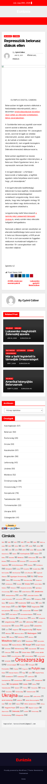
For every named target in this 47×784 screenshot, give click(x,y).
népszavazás (32, 648)
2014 (24, 550)
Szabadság (20, 676)
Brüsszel (23, 561)
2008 (30, 546)
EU (32, 576)
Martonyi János (19, 633)
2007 (23, 546)
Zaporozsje (5, 711)
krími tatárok (13, 614)
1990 (34, 542)
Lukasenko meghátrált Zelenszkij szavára (20, 333)
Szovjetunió (9, 493)
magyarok (15, 629)
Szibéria (28, 680)
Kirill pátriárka (6, 610)
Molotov (31, 637)
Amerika (39, 550)
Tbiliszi (25, 688)
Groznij (19, 584)
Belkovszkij (31, 557)
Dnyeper (30, 565)
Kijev (23, 606)
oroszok (7, 661)
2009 (38, 546)
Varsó (18, 704)
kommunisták (27, 610)
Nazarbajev (29, 641)
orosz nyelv (41, 656)
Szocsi (4, 684)
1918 (22, 542)
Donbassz (39, 565)
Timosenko (34, 688)
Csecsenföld (33, 561)
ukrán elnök (36, 696)
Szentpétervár (6, 680)
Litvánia (16, 36)
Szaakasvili (9, 676)
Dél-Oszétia (5, 573)
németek (7, 648)
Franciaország (28, 580)
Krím (3, 614)
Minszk (11, 637)
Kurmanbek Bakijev (27, 614)
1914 (3, 542)
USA (10, 704)
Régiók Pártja (39, 673)
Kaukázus (12, 603)
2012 (9, 550)
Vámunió (22, 708)
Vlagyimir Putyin (10, 708)
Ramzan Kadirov (14, 673)
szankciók (31, 676)
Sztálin (25, 684)
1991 (9, 546)
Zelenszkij (15, 711)
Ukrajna (18, 328)
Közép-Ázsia (23, 618)
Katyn (3, 603)
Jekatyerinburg (10, 595)
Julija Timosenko (7, 599)
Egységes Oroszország (18, 576)
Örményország (10, 481)
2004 (16, 546)
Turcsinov (9, 692)
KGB (16, 607)
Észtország (10, 350)
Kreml (36, 610)
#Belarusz (31, 55)
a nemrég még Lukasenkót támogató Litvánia (21, 216)
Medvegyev (32, 633)
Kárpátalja (12, 618)
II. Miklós (15, 591)
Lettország (21, 350)
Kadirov (28, 599)
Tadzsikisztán (10, 499)
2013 (16, 550)
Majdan (39, 629)
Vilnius (42, 704)
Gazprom (39, 580)
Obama (42, 648)
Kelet (40, 603)
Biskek (4, 561)
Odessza (7, 652)
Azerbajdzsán (10, 426)
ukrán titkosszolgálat (32, 700)
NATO (19, 641)
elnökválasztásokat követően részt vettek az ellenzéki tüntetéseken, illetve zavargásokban (22, 115)
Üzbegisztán (9, 517)
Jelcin (21, 595)
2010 (3, 550)
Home (23, 779)
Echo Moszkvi (29, 573)
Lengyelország (10, 622)
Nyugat (28, 645)
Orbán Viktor (26, 652)
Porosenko (5, 669)
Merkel (4, 637)
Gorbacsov (9, 584)
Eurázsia (23, 11)
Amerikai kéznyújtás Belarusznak (19, 383)
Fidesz (8, 580)
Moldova (8, 475)
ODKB (16, 652)
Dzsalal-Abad (37, 569)
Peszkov (22, 665)
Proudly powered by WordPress (15, 770)
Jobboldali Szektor (33, 595)
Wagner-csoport (34, 708)
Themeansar (23, 773)
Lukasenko (38, 626)
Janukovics (38, 592)
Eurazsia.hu (25, 338)
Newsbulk (37, 770)
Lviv (7, 629)
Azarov (14, 554)
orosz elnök (29, 656)
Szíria (34, 684)
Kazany (33, 603)
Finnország (16, 580)
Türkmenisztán (10, 505)
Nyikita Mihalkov (17, 645)
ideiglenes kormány (26, 588)
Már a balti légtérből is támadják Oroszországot (21, 358)
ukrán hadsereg (7, 700)
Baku (3, 557)
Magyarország (27, 629)
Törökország (19, 692)
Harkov (4, 588)
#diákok (16, 59)
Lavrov (33, 618)
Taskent (16, 688)
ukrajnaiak (27, 696)
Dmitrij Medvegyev (17, 565)
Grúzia (7, 444)
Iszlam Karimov (26, 591)
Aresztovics (5, 554)
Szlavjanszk (38, 680)
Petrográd (32, 665)
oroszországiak (11, 665)
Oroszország (11, 353)
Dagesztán (5, 565)
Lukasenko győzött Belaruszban (34, 283)
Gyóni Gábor (20, 52)
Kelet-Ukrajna (6, 607)
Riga (23, 673)
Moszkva (7, 640)
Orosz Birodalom (16, 656)
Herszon (13, 588)
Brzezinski (13, 561)
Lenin (20, 622)
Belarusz (8, 36)
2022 (31, 550)
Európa (40, 576)
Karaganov (38, 599)
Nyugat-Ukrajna (40, 645)
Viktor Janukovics (30, 704)
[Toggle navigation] (25, 21)
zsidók (26, 711)
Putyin (35, 668)
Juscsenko (19, 599)
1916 (9, 542)
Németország (19, 648)
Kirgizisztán (9, 456)
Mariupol (8, 633)
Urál (3, 704)
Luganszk (27, 626)
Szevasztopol (18, 680)
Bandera (11, 557)
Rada (3, 673)
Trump (43, 688)
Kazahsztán (9, 450)
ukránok (19, 700)
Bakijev (36, 554)
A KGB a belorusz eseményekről (15, 282)
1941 (28, 542)
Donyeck (9, 569)
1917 (15, 542)
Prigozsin (25, 669)
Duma (18, 569)
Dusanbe (26, 569)
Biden (40, 557)
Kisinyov (16, 610)
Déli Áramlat (16, 573)
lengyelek (42, 618)
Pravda (16, 669)
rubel (30, 673)
